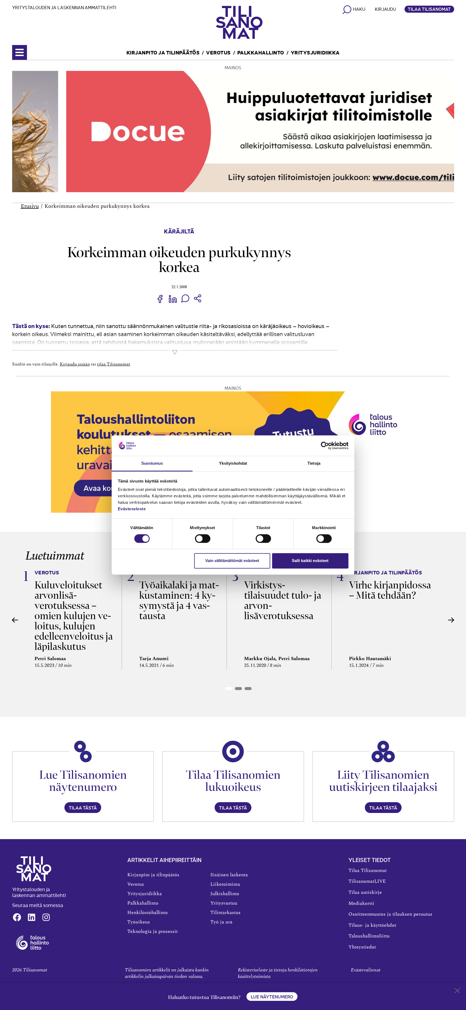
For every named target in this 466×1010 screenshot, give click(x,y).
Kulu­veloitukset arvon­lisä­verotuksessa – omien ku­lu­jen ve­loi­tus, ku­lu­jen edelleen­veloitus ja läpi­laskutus (74, 615)
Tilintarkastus (225, 912)
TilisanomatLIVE (367, 881)
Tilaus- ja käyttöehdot (372, 925)
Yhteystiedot (362, 947)
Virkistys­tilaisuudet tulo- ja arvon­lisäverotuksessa (282, 600)
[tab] (228, 688)
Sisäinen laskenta (229, 875)
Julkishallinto (224, 893)
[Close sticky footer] (457, 991)
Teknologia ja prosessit (152, 931)
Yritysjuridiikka (315, 52)
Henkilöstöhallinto (147, 912)
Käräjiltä (179, 231)
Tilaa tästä (83, 807)
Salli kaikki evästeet (310, 560)
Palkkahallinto (260, 52)
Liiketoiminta (225, 884)
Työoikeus (138, 922)
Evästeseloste (132, 509)
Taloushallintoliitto (369, 936)
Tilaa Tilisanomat (429, 9)
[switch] (202, 538)
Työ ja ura (221, 922)
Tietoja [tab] (313, 463)
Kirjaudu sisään (75, 364)
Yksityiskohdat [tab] (233, 463)
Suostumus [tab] (152, 463)
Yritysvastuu (223, 903)
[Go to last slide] (15, 620)
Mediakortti (361, 903)
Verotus (218, 52)
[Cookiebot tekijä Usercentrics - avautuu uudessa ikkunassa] (324, 446)
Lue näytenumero (272, 996)
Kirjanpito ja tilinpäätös (163, 52)
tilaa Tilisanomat (113, 364)
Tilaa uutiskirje (365, 892)
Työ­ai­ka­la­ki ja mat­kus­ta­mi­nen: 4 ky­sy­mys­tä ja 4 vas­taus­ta (179, 600)
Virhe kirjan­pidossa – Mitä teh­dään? (390, 590)
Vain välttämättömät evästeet (232, 560)
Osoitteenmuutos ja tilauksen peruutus (390, 914)
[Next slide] (451, 620)
